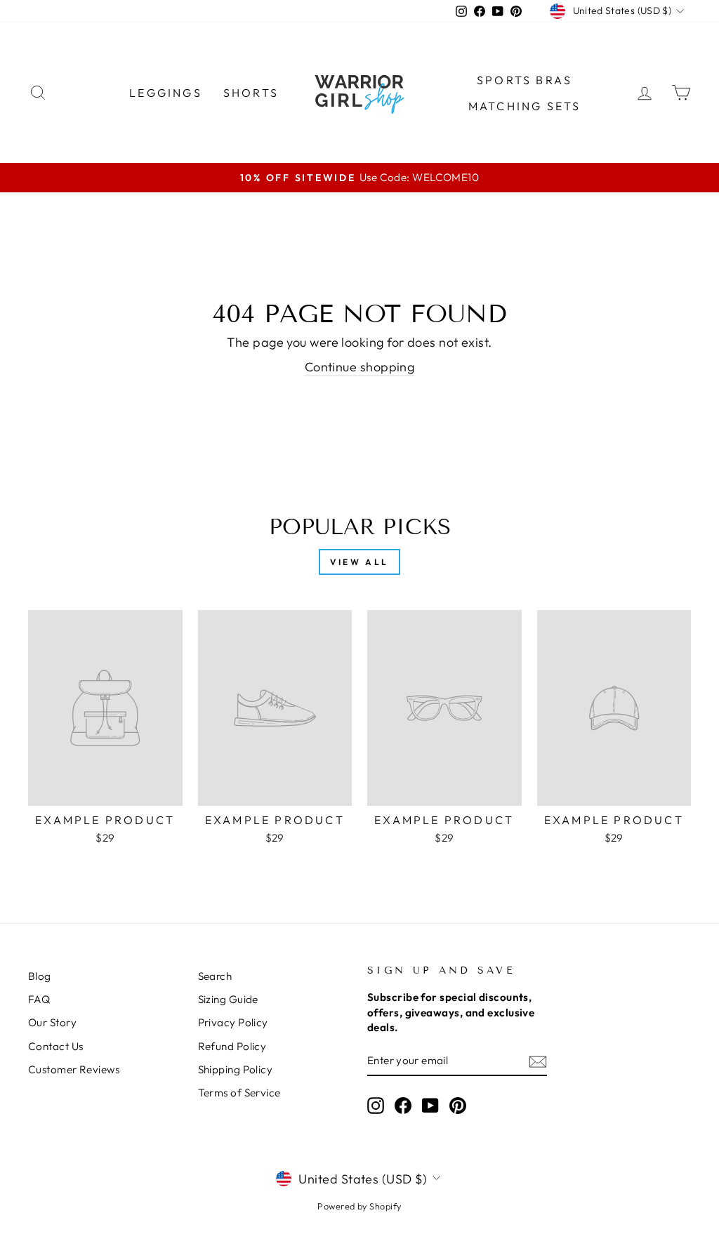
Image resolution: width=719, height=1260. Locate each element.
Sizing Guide (228, 999)
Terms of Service (239, 1092)
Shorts (251, 93)
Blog (39, 976)
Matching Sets (524, 106)
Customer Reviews (73, 1069)
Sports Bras (524, 80)
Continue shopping (360, 367)
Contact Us (56, 1046)
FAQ (39, 999)
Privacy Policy (233, 1022)
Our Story (52, 1022)
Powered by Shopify (359, 1206)
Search (215, 976)
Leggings (165, 93)
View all (359, 562)
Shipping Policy (235, 1069)
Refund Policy (232, 1046)
